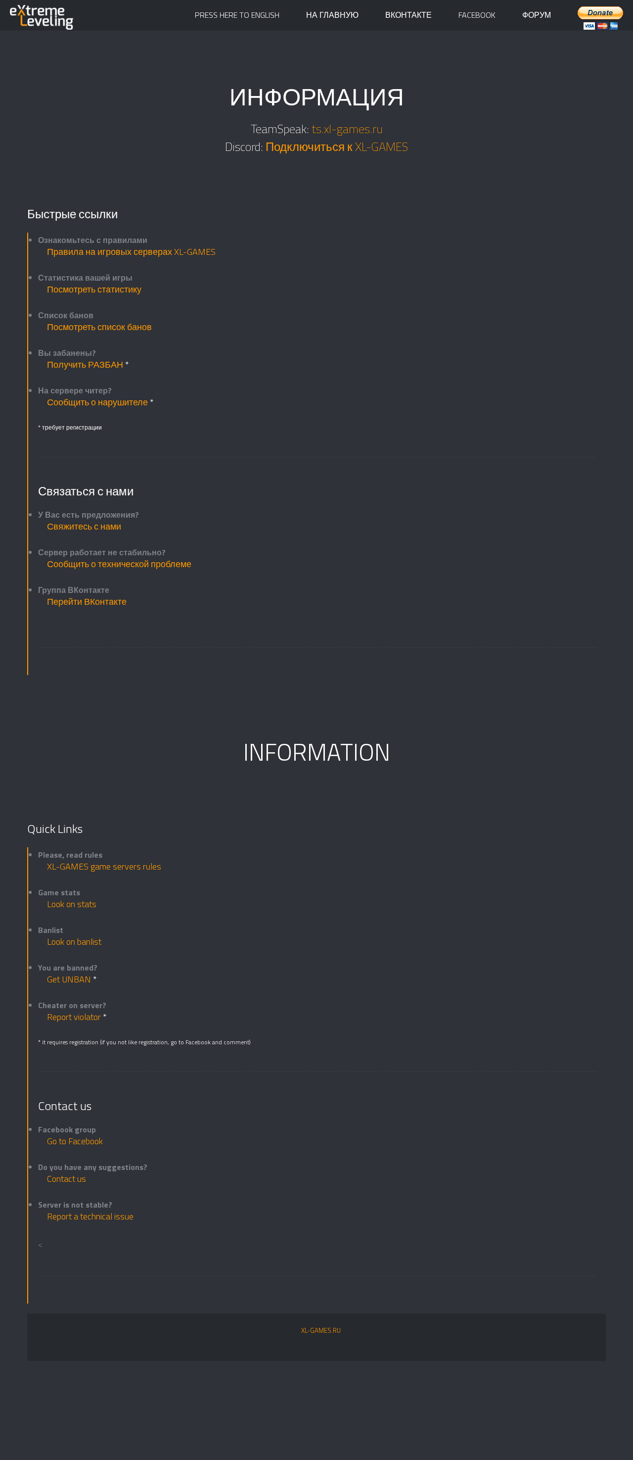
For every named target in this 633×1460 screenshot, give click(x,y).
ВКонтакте (408, 15)
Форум (536, 15)
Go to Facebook (75, 1141)
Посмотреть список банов (99, 327)
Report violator (75, 1016)
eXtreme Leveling (49, 20)
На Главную (332, 15)
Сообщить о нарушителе (98, 402)
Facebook (477, 15)
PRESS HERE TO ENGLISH (237, 15)
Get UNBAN (70, 979)
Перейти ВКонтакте (87, 601)
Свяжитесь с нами (84, 526)
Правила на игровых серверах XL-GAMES (131, 251)
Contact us (66, 1178)
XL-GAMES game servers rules (104, 866)
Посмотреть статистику (94, 289)
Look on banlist (74, 941)
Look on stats (71, 904)
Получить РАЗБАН (86, 364)
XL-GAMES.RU (321, 1330)
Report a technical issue (90, 1216)
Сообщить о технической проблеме (119, 564)
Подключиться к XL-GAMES (337, 146)
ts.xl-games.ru (347, 129)
